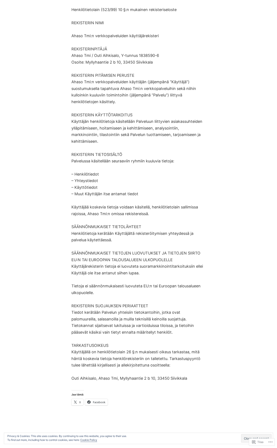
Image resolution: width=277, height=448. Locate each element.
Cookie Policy (88, 440)
